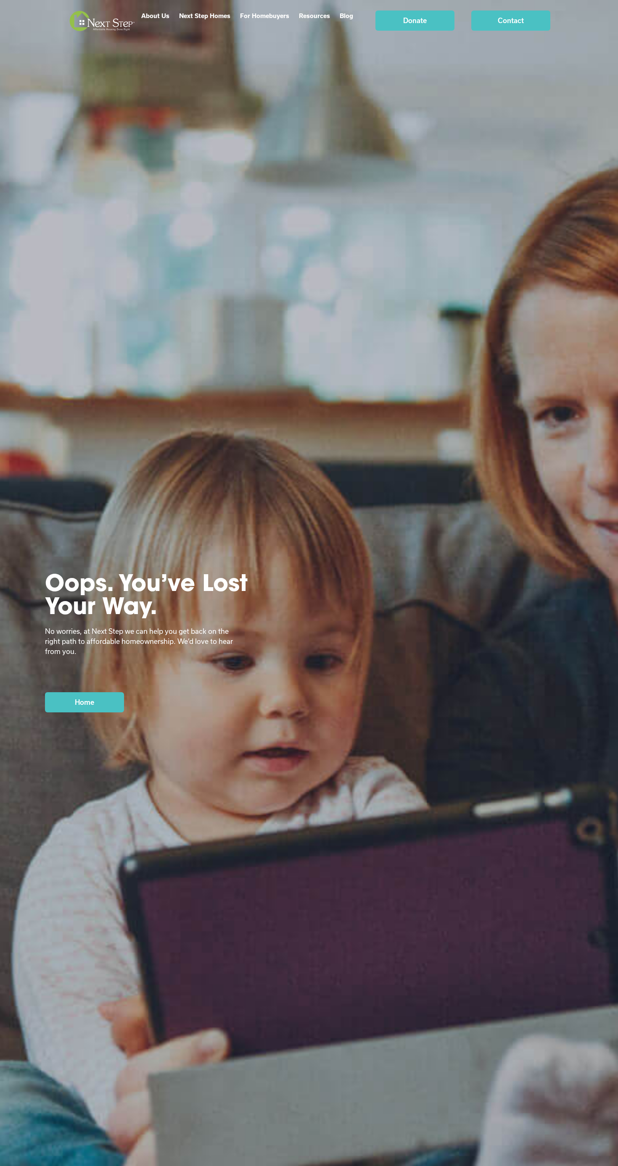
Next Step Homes (204, 15)
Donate (415, 20)
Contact (511, 20)
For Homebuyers (264, 15)
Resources (314, 15)
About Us (155, 15)
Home (84, 702)
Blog (346, 15)
